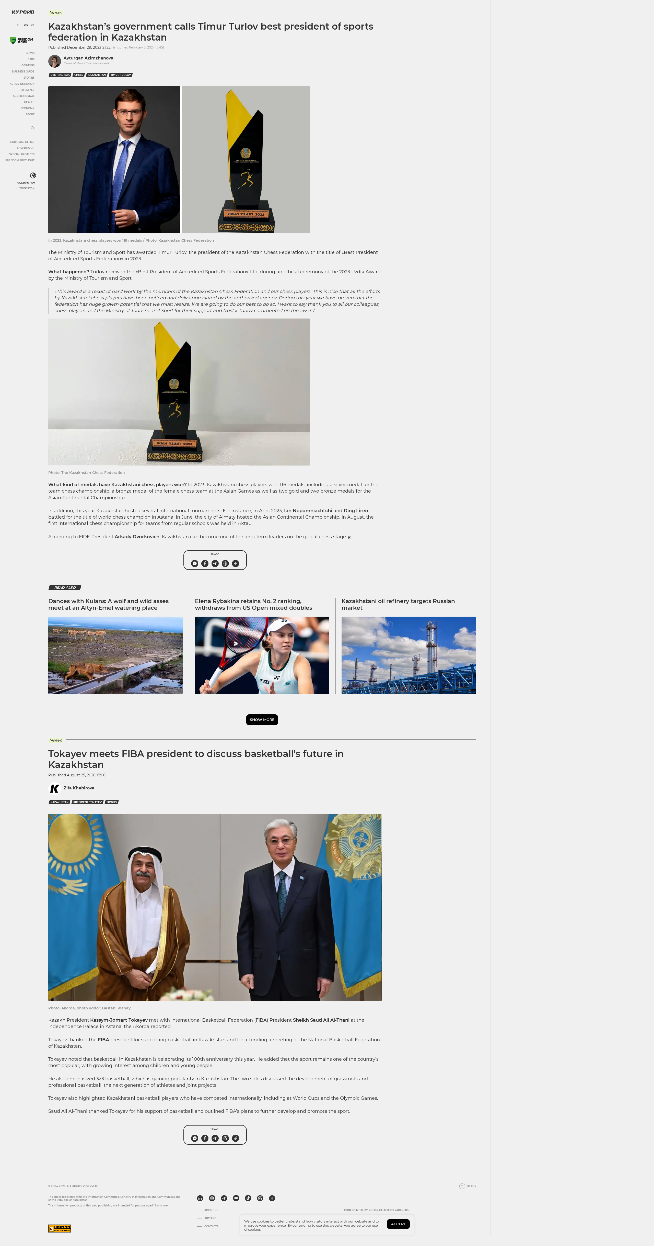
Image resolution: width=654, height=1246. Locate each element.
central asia (60, 75)
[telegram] (224, 1198)
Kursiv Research (22, 83)
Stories (29, 77)
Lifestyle (27, 90)
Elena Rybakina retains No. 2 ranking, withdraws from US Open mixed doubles (253, 604)
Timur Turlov (121, 75)
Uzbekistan (25, 188)
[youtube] (236, 1198)
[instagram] (212, 1198)
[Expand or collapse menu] (32, 128)
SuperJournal (23, 96)
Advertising (25, 148)
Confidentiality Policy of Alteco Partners (376, 1210)
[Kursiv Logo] (22, 12)
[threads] (260, 1198)
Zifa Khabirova (79, 788)
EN (26, 25)
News (30, 53)
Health (29, 102)
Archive (210, 1218)
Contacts (211, 1226)
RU (18, 25)
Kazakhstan (25, 183)
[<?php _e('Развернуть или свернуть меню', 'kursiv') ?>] (33, 175)
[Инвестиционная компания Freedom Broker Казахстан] (21, 40)
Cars (31, 59)
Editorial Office (22, 142)
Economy (27, 108)
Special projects (21, 154)
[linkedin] (200, 1198)
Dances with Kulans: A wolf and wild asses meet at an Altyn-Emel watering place (108, 604)
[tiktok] (248, 1198)
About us (211, 1210)
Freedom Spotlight (19, 160)
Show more (262, 719)
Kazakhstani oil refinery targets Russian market (398, 604)
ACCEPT (398, 1224)
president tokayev (87, 802)
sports (112, 802)
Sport (30, 114)
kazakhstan (97, 75)
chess (78, 75)
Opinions (27, 65)
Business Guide (23, 71)
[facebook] (272, 1198)
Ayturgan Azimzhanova (88, 58)
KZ (32, 25)
